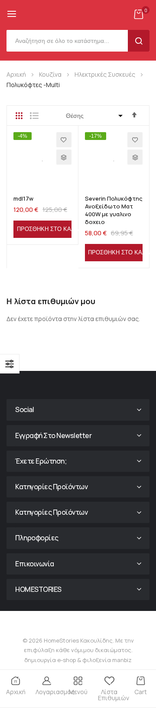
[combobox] (69, 41)
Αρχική (16, 74)
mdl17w (23, 198)
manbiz (121, 660)
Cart (140, 692)
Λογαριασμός (49, 692)
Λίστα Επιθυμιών (111, 695)
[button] (64, 139)
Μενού (78, 692)
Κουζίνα (51, 74)
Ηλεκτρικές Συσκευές (105, 74)
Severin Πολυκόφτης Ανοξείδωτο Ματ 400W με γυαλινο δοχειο (114, 210)
